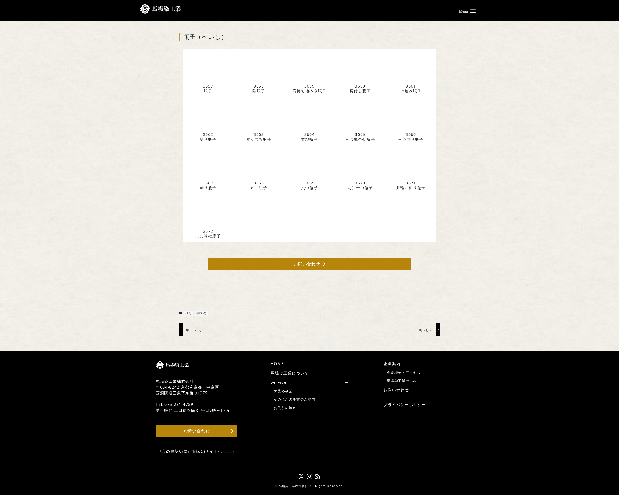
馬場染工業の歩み (402, 380)
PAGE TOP (601, 475)
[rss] (317, 476)
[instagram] (309, 476)
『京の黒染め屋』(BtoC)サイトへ (190, 451)
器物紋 (201, 313)
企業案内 (391, 363)
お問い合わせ (396, 389)
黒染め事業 (283, 391)
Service (278, 382)
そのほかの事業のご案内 (295, 399)
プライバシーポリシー (404, 404)
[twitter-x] (301, 476)
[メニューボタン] (473, 8)
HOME (277, 363)
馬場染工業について (290, 373)
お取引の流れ (285, 407)
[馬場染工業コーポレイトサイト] (160, 9)
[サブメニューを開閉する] (302, 382)
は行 (188, 313)
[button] (309, 264)
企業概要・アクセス (404, 372)
